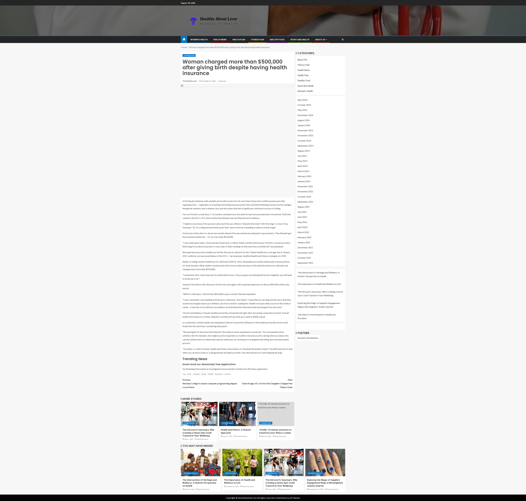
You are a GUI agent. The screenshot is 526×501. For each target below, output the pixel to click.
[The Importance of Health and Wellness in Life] (242, 462)
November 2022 (305, 191)
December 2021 (305, 247)
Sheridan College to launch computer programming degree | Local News (209, 383)
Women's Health (305, 91)
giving (203, 374)
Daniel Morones (191, 81)
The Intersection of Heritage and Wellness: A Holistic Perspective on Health (199, 483)
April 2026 (303, 100)
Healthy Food (277, 39)
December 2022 (305, 186)
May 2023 (302, 161)
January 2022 (304, 242)
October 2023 (304, 140)
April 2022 (303, 227)
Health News (220, 39)
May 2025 (302, 110)
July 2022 (302, 212)
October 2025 (304, 105)
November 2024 (305, 115)
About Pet (302, 59)
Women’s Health (199, 39)
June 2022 (302, 217)
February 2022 (304, 237)
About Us (320, 39)
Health (210, 374)
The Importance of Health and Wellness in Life (319, 284)
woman (227, 374)
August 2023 (304, 150)
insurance (219, 374)
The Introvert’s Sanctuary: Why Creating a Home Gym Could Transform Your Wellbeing (198, 433)
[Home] (183, 39)
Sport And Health (299, 39)
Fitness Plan (257, 39)
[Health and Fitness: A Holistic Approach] (237, 414)
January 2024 (304, 125)
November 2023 (305, 135)
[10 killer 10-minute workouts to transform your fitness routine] (276, 414)
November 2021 (305, 252)
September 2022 (305, 201)
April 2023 (303, 166)
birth (189, 374)
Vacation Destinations (308, 338)
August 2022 (304, 206)
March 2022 (303, 232)
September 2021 (305, 263)
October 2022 (304, 196)
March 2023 (303, 171)
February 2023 (304, 176)
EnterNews (281, 497)
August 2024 (304, 120)
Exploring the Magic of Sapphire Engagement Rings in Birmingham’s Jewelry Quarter (325, 483)
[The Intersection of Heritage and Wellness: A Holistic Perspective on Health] (201, 462)
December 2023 (305, 130)
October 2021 (304, 257)
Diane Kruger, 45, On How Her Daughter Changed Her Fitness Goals (267, 383)
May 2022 (302, 222)
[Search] (343, 39)
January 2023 (304, 181)
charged (196, 374)
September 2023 (305, 145)
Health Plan (238, 39)
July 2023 (302, 156)
